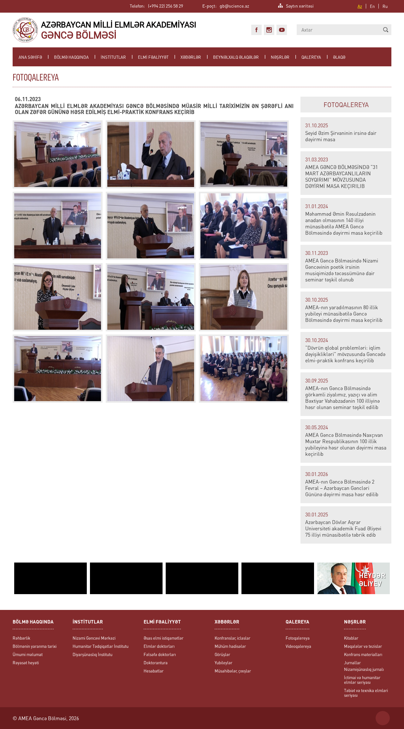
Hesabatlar (153, 670)
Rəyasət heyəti (26, 662)
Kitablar (351, 638)
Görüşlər (222, 654)
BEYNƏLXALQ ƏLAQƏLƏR (236, 57)
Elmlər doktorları (159, 646)
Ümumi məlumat (28, 654)
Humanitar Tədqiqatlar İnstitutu (100, 646)
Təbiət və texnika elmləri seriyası (366, 692)
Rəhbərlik (21, 638)
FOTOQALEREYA (346, 104)
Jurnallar (352, 662)
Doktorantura (156, 662)
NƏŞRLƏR (280, 57)
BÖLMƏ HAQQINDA (71, 57)
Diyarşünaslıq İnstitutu (92, 654)
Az (360, 6)
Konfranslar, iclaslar (232, 638)
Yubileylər (223, 662)
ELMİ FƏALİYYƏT (153, 57)
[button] (385, 29)
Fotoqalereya (298, 638)
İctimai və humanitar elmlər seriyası (362, 679)
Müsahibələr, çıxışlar (233, 670)
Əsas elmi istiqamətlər (163, 638)
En (372, 6)
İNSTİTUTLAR (113, 57)
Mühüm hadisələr (230, 646)
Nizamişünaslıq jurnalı (364, 669)
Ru (385, 6)
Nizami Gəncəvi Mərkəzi (94, 638)
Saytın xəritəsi (300, 5)
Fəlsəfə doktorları (160, 654)
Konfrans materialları (363, 654)
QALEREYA (311, 57)
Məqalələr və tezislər (363, 646)
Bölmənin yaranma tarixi (34, 646)
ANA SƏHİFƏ (30, 57)
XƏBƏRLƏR (191, 57)
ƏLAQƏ (339, 57)
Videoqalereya (298, 646)
